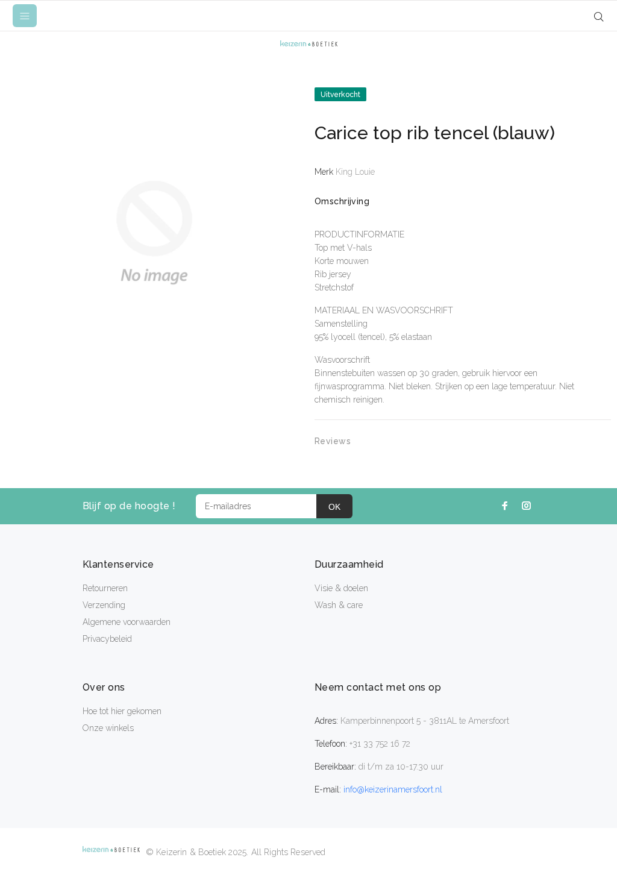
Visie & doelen (341, 588)
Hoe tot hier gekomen (122, 711)
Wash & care (339, 605)
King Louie (355, 172)
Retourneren (105, 588)
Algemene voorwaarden (127, 622)
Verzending (104, 605)
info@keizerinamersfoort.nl (392, 789)
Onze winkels (108, 728)
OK (334, 507)
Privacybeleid (107, 639)
